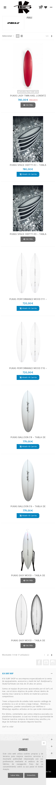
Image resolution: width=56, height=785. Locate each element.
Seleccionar (7, 36)
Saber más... (15, 775)
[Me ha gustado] (45, 7)
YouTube (46, 662)
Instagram (53, 662)
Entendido (31, 775)
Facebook (39, 662)
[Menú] (5, 7)
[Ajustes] (51, 7)
